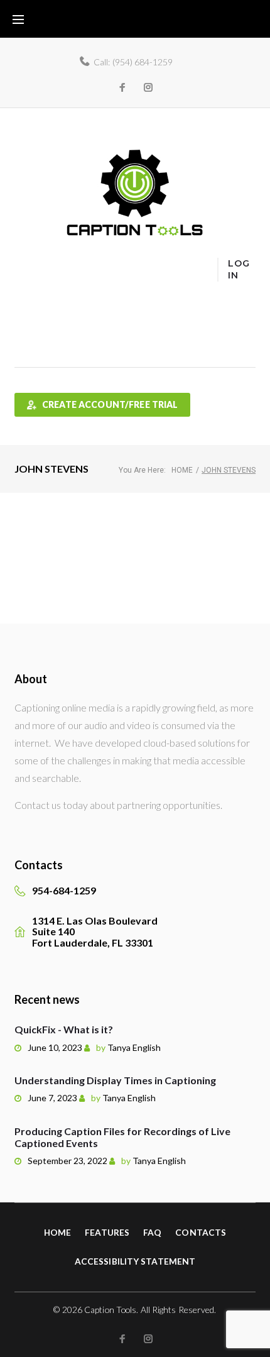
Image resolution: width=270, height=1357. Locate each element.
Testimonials (40, 326)
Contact (32, 343)
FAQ (24, 310)
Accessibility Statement (135, 1261)
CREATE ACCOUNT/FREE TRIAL (110, 404)
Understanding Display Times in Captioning (115, 1080)
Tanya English (134, 1047)
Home (28, 278)
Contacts (200, 1232)
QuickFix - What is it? (63, 1029)
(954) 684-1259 (142, 62)
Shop (25, 359)
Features (33, 294)
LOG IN (238, 269)
